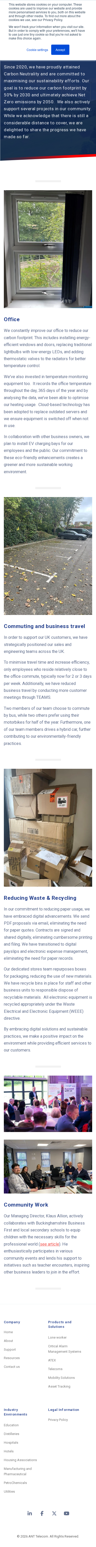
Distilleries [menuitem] (11, 1434)
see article (49, 1244)
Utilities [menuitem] (9, 1491)
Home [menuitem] (8, 1332)
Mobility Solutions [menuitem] (61, 1378)
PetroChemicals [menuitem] (15, 1483)
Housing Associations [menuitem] (20, 1460)
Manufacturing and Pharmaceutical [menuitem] (18, 1471)
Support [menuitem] (10, 1349)
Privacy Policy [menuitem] (58, 1420)
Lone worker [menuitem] (57, 1337)
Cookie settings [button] (37, 49)
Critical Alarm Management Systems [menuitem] (64, 1349)
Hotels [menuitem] (9, 1451)
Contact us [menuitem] (12, 1367)
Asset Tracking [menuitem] (59, 1386)
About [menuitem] (8, 1341)
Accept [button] (60, 49)
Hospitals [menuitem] (11, 1442)
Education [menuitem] (11, 1425)
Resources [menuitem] (12, 1358)
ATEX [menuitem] (52, 1360)
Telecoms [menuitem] (55, 1369)
